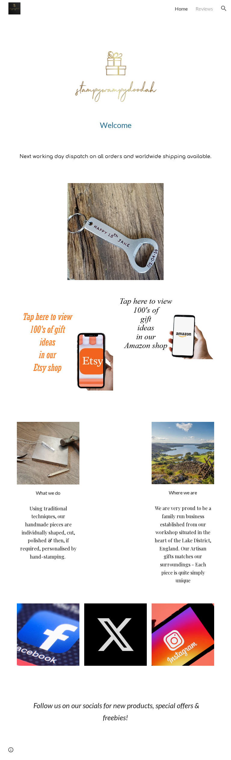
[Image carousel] (115, 231)
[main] (115, 125)
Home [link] (181, 8)
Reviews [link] (204, 8)
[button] (224, 8)
